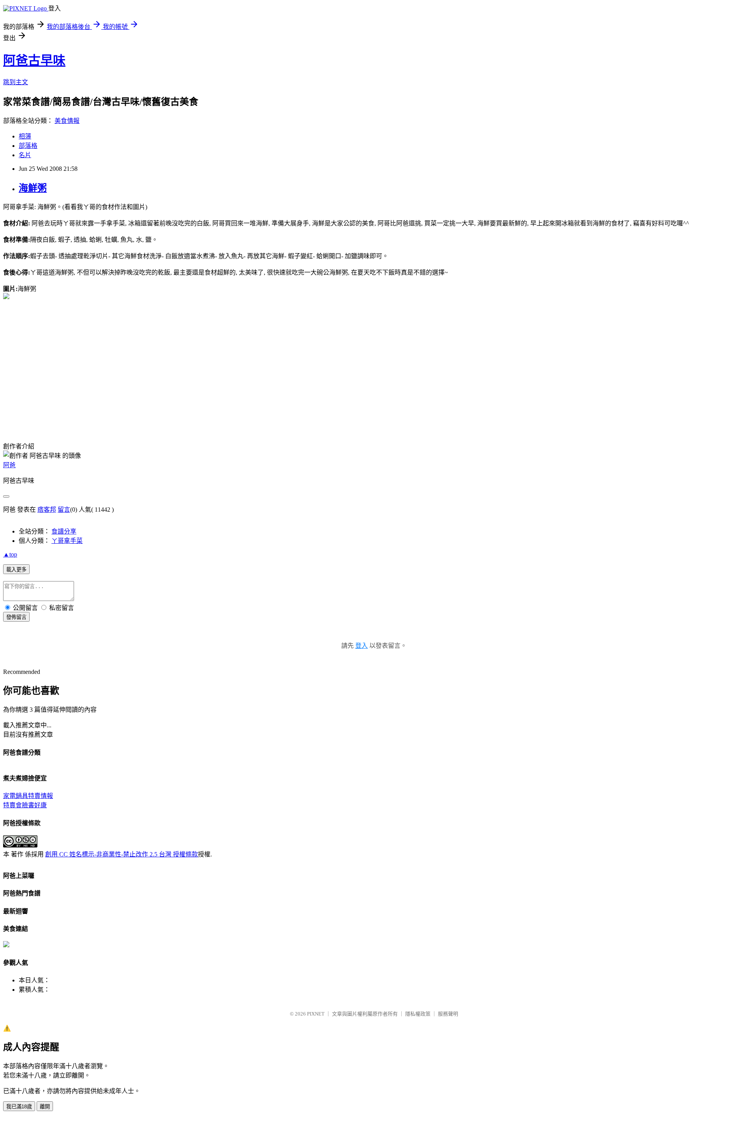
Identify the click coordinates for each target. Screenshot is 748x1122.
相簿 (25, 136)
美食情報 (67, 120)
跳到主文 (15, 82)
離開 (45, 1107)
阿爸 (9, 465)
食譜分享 (63, 531)
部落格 (28, 145)
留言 (64, 509)
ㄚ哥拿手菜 (67, 540)
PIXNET (316, 1014)
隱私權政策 (417, 1014)
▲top (10, 554)
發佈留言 (16, 617)
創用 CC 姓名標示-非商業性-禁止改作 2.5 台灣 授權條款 (121, 854)
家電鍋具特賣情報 (28, 795)
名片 (25, 155)
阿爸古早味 (34, 60)
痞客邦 (46, 509)
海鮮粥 (33, 188)
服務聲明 (448, 1014)
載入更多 (16, 570)
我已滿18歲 (19, 1107)
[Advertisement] (102, 296)
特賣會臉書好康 (25, 805)
